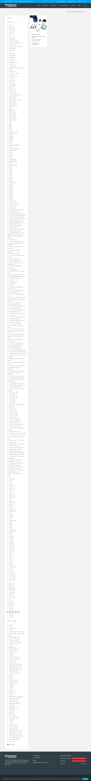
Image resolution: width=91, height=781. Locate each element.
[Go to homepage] (10, 5)
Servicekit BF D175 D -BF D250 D (38, 37)
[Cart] (85, 5)
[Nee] (89, 779)
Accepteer (85, 778)
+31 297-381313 (9, 1)
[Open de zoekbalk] (85, 1)
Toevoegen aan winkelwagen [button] (36, 40)
